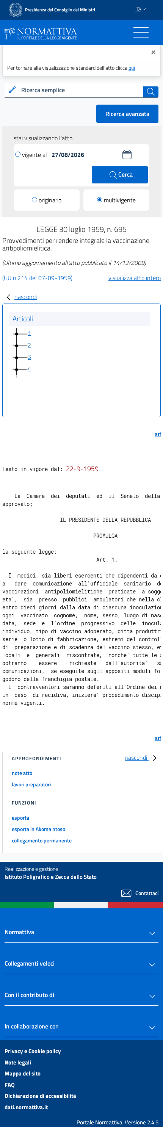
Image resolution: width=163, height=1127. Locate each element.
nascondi (25, 296)
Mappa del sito (23, 1073)
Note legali (18, 1062)
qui (132, 68)
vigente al (35, 154)
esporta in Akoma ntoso (38, 829)
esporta (20, 818)
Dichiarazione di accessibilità (40, 1095)
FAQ (10, 1084)
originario (50, 200)
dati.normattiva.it (26, 1107)
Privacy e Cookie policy (33, 1051)
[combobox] (81, 90)
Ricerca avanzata (127, 113)
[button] (127, 154)
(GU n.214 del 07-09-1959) (37, 277)
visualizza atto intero (134, 277)
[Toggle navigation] (141, 32)
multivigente (120, 200)
